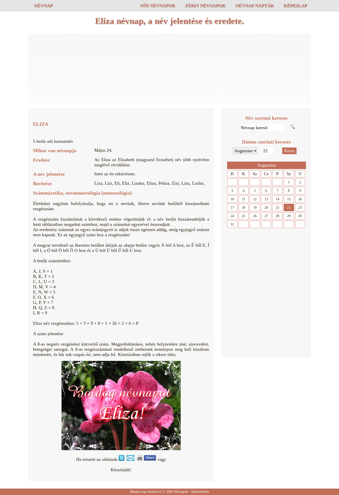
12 (255, 199)
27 (266, 216)
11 (243, 199)
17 (232, 207)
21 (277, 207)
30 (300, 216)
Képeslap (295, 5)
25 (243, 216)
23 (300, 207)
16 (300, 199)
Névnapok (181, 492)
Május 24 (102, 150)
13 (266, 199)
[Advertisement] (169, 69)
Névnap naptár (255, 5)
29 (289, 216)
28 (277, 216)
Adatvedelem (200, 492)
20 (266, 207)
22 (289, 207)
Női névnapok (157, 5)
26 (255, 216)
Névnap (43, 5)
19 (255, 207)
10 (232, 199)
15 (289, 199)
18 (243, 207)
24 (232, 216)
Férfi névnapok (205, 5)
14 (277, 199)
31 (232, 224)
